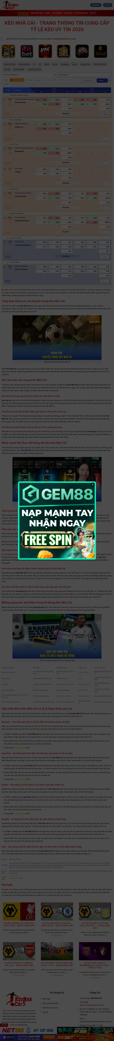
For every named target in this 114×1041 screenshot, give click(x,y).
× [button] (93, 484)
